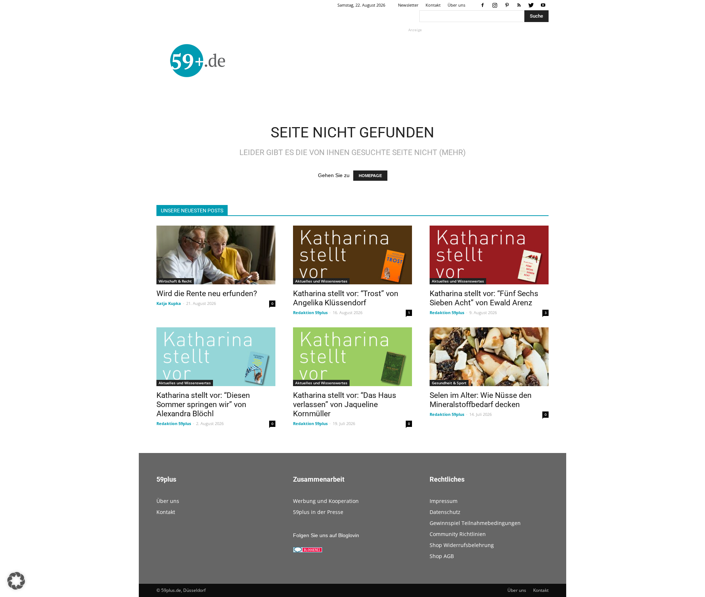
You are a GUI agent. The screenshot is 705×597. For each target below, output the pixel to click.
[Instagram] (494, 5)
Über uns (456, 5)
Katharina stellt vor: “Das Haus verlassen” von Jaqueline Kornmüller (344, 404)
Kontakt (433, 5)
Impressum (444, 500)
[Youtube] (543, 5)
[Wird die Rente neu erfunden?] (215, 255)
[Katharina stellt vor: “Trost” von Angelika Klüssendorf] (352, 255)
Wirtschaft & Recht (175, 281)
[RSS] (518, 5)
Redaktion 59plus (310, 312)
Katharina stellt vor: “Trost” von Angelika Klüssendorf (345, 298)
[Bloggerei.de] (307, 551)
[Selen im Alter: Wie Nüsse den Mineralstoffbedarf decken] (489, 356)
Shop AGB (442, 556)
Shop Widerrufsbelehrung (462, 545)
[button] (16, 581)
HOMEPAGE (370, 175)
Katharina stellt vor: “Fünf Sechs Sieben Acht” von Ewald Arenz (484, 298)
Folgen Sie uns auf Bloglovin (326, 535)
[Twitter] (530, 5)
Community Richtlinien (458, 534)
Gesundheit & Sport (449, 382)
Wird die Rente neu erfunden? (206, 293)
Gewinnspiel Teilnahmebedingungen (475, 522)
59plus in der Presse (318, 511)
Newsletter (408, 5)
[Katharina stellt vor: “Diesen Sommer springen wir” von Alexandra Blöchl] (215, 356)
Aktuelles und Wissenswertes (321, 281)
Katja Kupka (168, 303)
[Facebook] (482, 5)
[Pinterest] (506, 5)
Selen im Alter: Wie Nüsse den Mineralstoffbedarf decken (481, 400)
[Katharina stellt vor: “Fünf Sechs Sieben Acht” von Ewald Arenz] (489, 255)
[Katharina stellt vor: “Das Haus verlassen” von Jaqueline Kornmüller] (352, 356)
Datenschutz (445, 511)
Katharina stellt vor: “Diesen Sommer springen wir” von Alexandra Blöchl (203, 404)
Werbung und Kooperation (326, 500)
